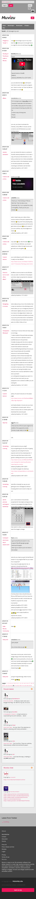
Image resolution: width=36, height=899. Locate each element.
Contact (4, 836)
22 (6, 685)
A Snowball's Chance (10, 714)
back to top (18, 890)
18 (31, 683)
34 (27, 685)
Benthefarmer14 (16, 698)
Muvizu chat (8, 768)
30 (20, 685)
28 (17, 685)
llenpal (13, 725)
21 (4, 685)
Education (5, 839)
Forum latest (9, 689)
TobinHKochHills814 (14, 791)
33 (25, 685)
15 (26, 683)
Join (11, 5)
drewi (13, 741)
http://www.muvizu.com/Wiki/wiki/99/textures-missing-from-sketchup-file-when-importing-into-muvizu (22, 462)
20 (3, 685)
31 (22, 685)
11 (18, 683)
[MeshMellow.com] (17, 881)
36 (31, 685)
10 (17, 683)
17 (29, 683)
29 (18, 685)
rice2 (13, 754)
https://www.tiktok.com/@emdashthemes (16, 797)
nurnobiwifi (12, 777)
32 (24, 685)
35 (29, 685)
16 (27, 683)
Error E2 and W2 (8, 701)
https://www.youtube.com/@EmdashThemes (17, 800)
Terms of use (5, 857)
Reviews (4, 849)
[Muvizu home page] (8, 17)
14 (24, 683)
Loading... (6, 822)
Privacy (4, 855)
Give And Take (8, 727)
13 (22, 683)
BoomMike (14, 712)
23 (8, 685)
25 (11, 685)
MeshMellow (5, 834)
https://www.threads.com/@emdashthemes (16, 796)
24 (10, 685)
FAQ (4, 28)
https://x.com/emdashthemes (12, 799)
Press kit (4, 844)
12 (20, 683)
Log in (5, 5)
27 (15, 685)
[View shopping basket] (32, 11)
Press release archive (8, 847)
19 (33, 683)
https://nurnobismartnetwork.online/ (14, 779)
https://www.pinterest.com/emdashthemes (16, 794)
